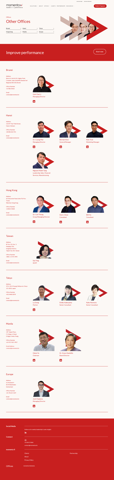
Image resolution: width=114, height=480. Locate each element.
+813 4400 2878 (11, 294)
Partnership (74, 453)
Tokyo (41, 28)
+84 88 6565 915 (11, 132)
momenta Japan (79, 1)
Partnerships (61, 6)
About (41, 6)
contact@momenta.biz (12, 94)
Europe (41, 31)
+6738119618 (10, 88)
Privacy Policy (28, 460)
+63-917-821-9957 (11, 342)
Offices (46, 6)
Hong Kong (9, 31)
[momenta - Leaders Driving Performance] (16, 6)
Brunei (8, 28)
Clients (53, 6)
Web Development (11, 472)
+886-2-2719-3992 (11, 256)
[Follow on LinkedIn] (34, 101)
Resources (69, 6)
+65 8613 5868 (28, 442)
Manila (25, 31)
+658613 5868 (10, 209)
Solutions (33, 6)
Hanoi (24, 28)
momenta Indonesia (87, 1)
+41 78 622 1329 (11, 393)
